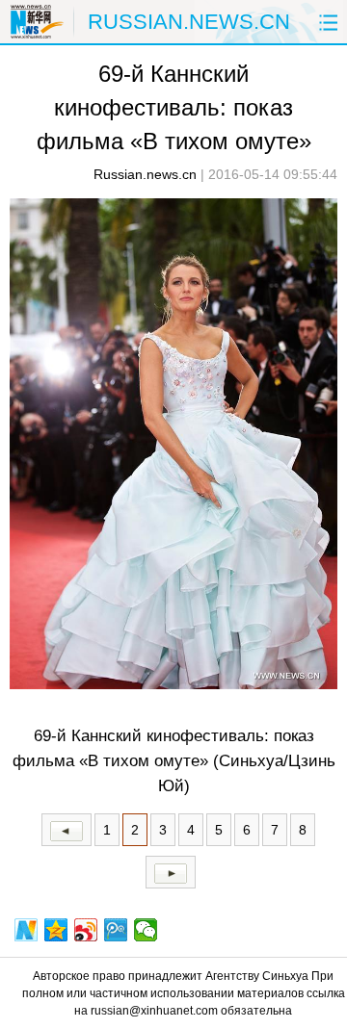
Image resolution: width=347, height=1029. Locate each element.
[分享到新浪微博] (86, 929)
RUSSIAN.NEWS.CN (189, 22)
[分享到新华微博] (26, 929)
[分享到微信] (146, 929)
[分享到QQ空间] (56, 929)
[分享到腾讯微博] (116, 929)
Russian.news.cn (145, 174)
